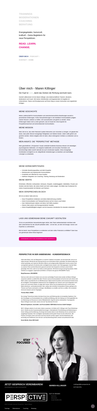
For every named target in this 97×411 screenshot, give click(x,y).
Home (31, 60)
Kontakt (23, 60)
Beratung (26, 24)
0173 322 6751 (78, 387)
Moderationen (29, 17)
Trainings (25, 14)
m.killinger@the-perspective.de (82, 384)
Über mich (23, 56)
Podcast (34, 56)
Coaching (25, 21)
